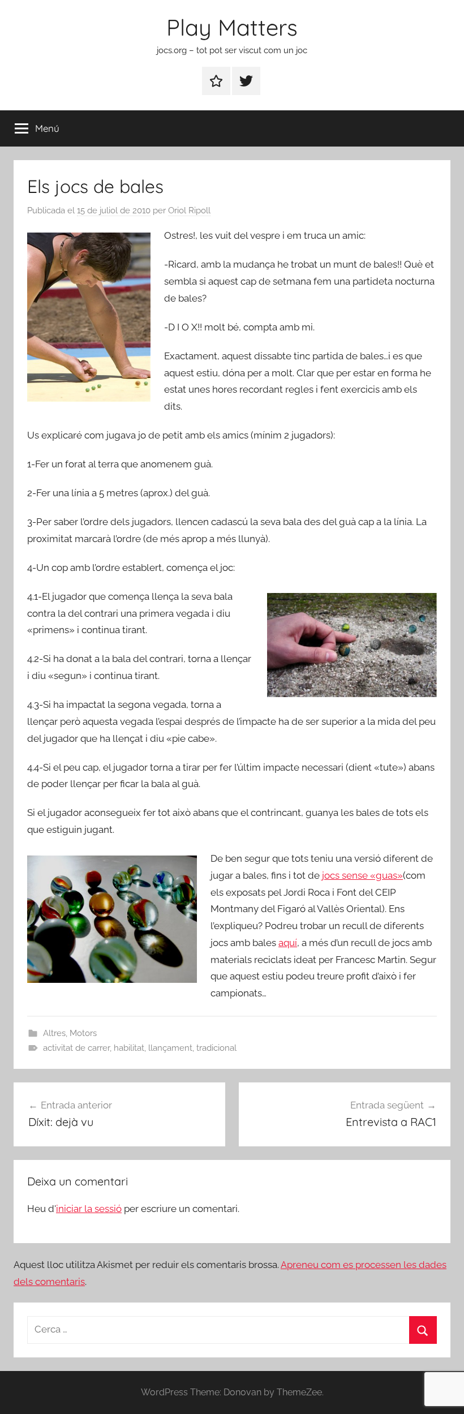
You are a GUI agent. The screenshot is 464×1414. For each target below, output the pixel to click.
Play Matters (232, 27)
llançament (170, 1048)
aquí (287, 942)
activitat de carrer (76, 1048)
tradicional (216, 1048)
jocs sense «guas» (362, 875)
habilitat (129, 1048)
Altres (54, 1033)
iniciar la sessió (89, 1208)
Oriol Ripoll (189, 210)
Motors (83, 1033)
